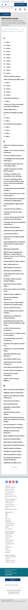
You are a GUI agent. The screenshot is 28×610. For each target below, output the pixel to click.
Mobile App (7, 552)
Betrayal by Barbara (13, 428)
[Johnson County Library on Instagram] (10, 482)
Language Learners (9, 525)
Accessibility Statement (13, 592)
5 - (6, 121)
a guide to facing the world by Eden (13, 170)
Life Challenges (8, 529)
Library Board (8, 535)
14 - (7, 58)
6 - (6, 127)
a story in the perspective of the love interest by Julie (14, 218)
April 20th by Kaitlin (12, 359)
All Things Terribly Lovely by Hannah (12, 280)
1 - (6, 42)
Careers (7, 549)
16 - (7, 64)
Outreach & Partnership (10, 557)
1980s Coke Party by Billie (14, 80)
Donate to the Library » (10, 562)
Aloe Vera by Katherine (11, 298)
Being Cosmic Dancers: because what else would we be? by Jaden (14, 419)
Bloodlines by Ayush (12, 451)
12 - (7, 52)
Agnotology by (12, 268)
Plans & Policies (8, 542)
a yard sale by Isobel (11, 234)
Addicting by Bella (11, 249)
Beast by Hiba (10, 404)
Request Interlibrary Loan (11, 499)
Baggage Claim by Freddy (13, 393)
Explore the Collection (10, 487)
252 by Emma (11, 98)
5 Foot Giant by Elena (12, 124)
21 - (7, 89)
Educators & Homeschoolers (8, 521)
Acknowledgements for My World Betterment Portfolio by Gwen (14, 244)
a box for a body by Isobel (12, 156)
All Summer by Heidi (12, 271)
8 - (6, 133)
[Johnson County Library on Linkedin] (17, 482)
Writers (7, 527)
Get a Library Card (9, 492)
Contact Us (12, 579)
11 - (7, 48)
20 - (7, 86)
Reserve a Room (8, 494)
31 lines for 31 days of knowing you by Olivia (13, 105)
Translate (22, 1)
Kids (6, 517)
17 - (7, 67)
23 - (7, 95)
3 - (6, 101)
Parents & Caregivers (10, 524)
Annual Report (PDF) (10, 544)
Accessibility (8, 551)
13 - (7, 55)
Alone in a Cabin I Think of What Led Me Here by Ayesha (14, 304)
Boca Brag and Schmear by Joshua (12, 459)
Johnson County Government (11, 585)
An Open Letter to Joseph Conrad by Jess (14, 334)
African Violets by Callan (14, 261)
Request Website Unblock (11, 509)
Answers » (7, 545)
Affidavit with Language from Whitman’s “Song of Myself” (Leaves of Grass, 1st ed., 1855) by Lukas (14, 255)
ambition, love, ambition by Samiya (12, 317)
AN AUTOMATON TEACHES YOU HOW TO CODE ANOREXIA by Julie (14, 323)
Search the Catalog (9, 489)
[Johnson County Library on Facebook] (6, 482)
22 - (7, 92)
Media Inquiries (8, 547)
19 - (7, 73)
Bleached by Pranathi (14, 445)
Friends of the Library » (10, 560)
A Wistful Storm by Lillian (13, 231)
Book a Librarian (8, 503)
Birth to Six (7, 519)
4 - (6, 118)
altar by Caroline (12, 308)
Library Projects (8, 537)
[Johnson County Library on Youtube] (13, 482)
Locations (7, 538)
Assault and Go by (13, 370)
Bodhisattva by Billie (12, 463)
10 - (7, 45)
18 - (7, 70)
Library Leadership (9, 533)
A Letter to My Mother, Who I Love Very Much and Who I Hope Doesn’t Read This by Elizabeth (14, 182)
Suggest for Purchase (10, 501)
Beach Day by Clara (11, 401)
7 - (6, 130)
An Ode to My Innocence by (12, 329)
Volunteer (7, 558)
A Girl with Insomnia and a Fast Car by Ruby (13, 165)
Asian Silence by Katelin (13, 367)
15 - (7, 61)
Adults (6, 513)
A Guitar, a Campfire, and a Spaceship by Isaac (12, 175)
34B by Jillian (10, 110)
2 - (6, 83)
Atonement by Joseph (11, 374)
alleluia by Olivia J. (12, 294)
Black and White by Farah (14, 436)
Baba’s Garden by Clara (14, 390)
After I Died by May (11, 264)
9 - (6, 136)
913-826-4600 (8, 574)
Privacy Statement (17, 590)
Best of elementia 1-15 (13, 425)
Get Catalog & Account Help (10, 506)
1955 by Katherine (12, 76)
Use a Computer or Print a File (11, 496)
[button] (2, 4)
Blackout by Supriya (12, 439)
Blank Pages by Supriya (13, 442)
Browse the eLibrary (9, 491)
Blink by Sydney (12, 448)
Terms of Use (9, 590)
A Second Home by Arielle (12, 209)
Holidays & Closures (9, 540)
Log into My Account (10, 504)
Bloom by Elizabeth (12, 455)
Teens (6, 515)
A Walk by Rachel (12, 227)
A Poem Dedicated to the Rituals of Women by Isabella (14, 200)
